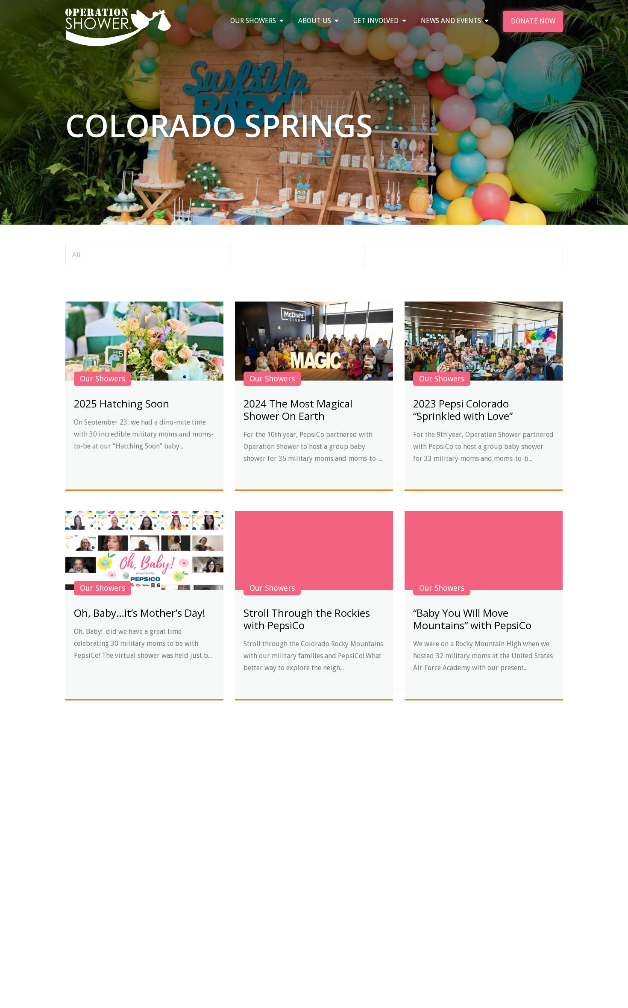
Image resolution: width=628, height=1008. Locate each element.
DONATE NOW (533, 21)
